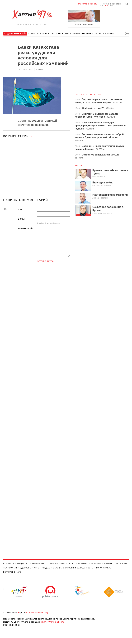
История (96, 564)
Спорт (97, 33)
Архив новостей (112, 4)
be (101, 5)
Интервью (121, 564)
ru (106, 5)
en (111, 5)
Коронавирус (103, 568)
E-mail (21, 218)
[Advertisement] (36, 171)
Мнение (79, 165)
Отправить (45, 261)
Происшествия (82, 33)
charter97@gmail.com (52, 621)
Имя (20, 209)
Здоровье (25, 568)
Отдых (46, 568)
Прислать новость (87, 4)
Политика (35, 33)
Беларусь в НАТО (12, 572)
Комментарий (25, 228)
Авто (36, 568)
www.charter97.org (38, 612)
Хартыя (32, 14)
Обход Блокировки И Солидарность (73, 568)
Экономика (64, 33)
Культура (108, 33)
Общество (49, 33)
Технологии (10, 568)
